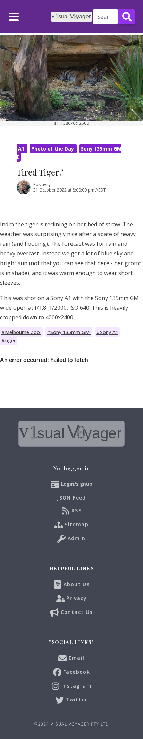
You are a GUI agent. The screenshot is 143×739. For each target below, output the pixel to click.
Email (75, 657)
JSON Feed (71, 497)
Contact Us (75, 611)
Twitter (75, 699)
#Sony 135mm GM (69, 332)
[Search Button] (126, 16)
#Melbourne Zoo (21, 332)
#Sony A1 (107, 332)
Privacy (76, 597)
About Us (76, 583)
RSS (76, 510)
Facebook (75, 671)
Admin (75, 538)
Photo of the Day (53, 148)
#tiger (8, 340)
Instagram (76, 685)
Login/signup (76, 483)
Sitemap (76, 524)
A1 (22, 148)
